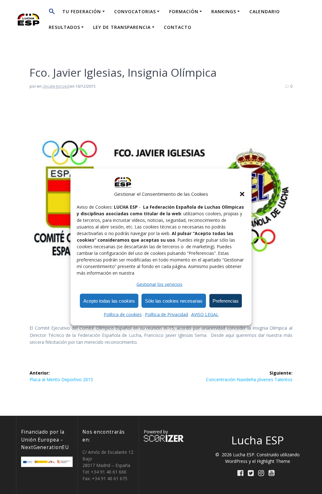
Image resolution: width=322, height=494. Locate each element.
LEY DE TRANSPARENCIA (122, 27)
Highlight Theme (273, 461)
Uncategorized (55, 86)
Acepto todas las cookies (109, 300)
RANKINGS (223, 11)
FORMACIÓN (183, 11)
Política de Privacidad (166, 314)
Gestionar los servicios (159, 284)
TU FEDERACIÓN (81, 11)
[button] (242, 194)
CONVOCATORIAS (135, 11)
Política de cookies (123, 314)
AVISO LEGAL (205, 314)
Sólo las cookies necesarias (174, 300)
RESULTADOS (64, 27)
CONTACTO (178, 27)
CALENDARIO (264, 11)
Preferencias (226, 300)
